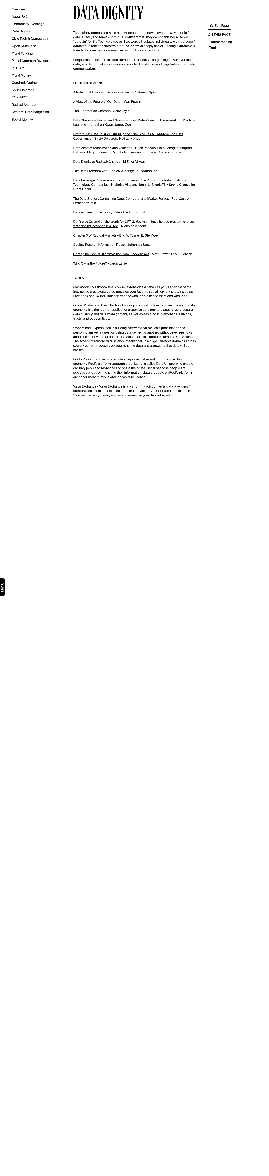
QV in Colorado (23, 90)
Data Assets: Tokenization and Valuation (102, 148)
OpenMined (82, 328)
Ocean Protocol (85, 305)
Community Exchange (28, 24)
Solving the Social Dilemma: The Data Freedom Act (111, 254)
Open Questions (24, 46)
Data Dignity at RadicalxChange (96, 161)
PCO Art (18, 68)
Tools (213, 48)
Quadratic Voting (24, 83)
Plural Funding (22, 53)
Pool (76, 359)
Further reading (220, 42)
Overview (18, 9)
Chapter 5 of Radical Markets (95, 235)
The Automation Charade (92, 111)
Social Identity (22, 119)
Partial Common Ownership (32, 61)
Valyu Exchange (84, 386)
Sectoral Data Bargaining (30, 112)
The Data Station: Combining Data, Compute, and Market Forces (121, 198)
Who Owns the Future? (90, 263)
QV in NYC (19, 97)
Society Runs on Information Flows (99, 245)
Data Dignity (21, 31)
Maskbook (81, 287)
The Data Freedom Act (90, 171)
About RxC (20, 16)
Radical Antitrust (24, 105)
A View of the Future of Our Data (97, 101)
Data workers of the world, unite (96, 212)
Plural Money (21, 75)
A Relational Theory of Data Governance (102, 92)
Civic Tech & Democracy (30, 38)
